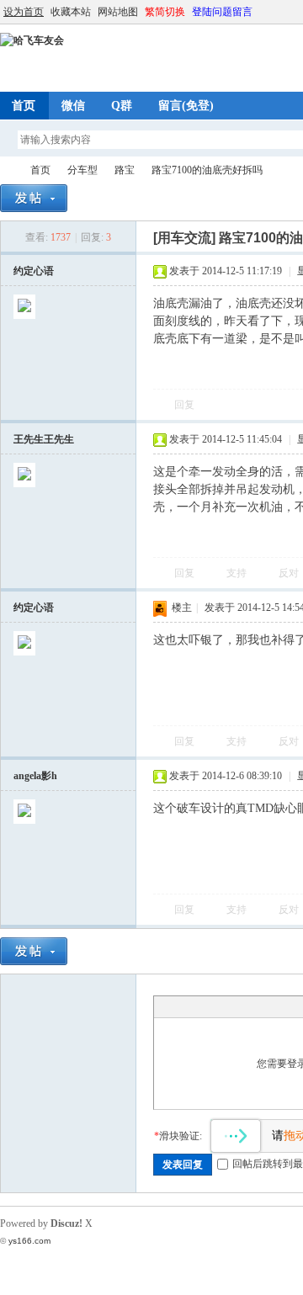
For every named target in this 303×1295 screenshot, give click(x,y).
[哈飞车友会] (32, 40)
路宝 (124, 170)
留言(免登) (186, 105)
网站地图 (118, 12)
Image (204, 1006)
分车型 (82, 170)
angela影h (35, 776)
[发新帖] (33, 198)
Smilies (288, 1006)
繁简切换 (165, 12)
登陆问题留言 (222, 12)
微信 (73, 105)
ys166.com (29, 1240)
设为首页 (23, 12)
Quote (246, 1006)
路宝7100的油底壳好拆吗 (207, 170)
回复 (184, 405)
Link (225, 1006)
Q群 (121, 105)
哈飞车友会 (6, 170)
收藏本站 (70, 12)
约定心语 (33, 271)
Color (183, 1006)
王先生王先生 (43, 439)
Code (267, 1006)
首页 (40, 170)
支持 (237, 573)
